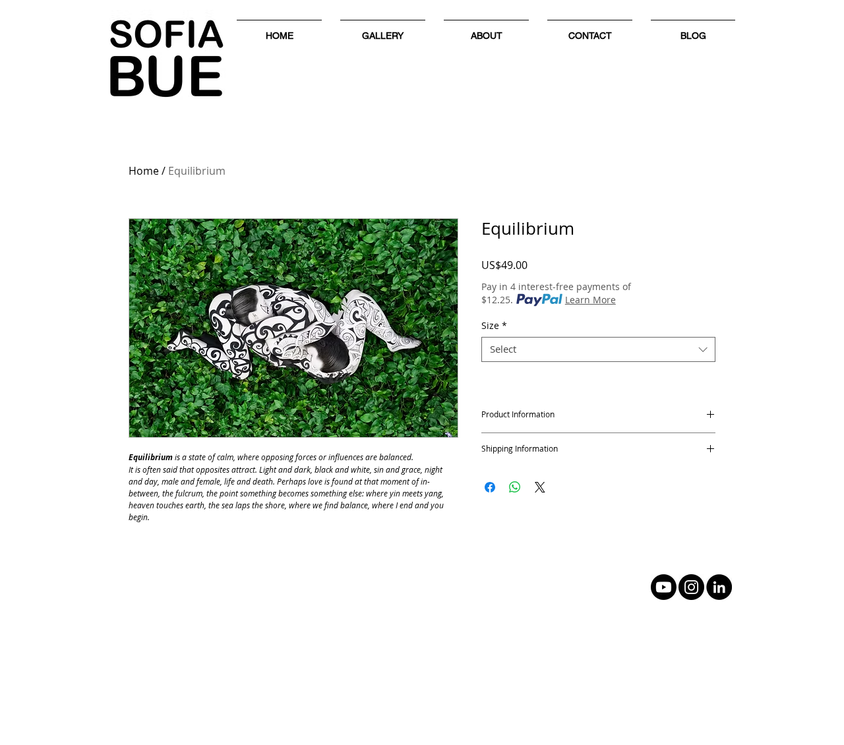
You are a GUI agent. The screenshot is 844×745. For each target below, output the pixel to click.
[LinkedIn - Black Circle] (719, 587)
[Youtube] (664, 587)
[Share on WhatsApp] (515, 487)
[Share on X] (540, 487)
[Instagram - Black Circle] (691, 587)
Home (144, 171)
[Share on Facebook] (490, 487)
